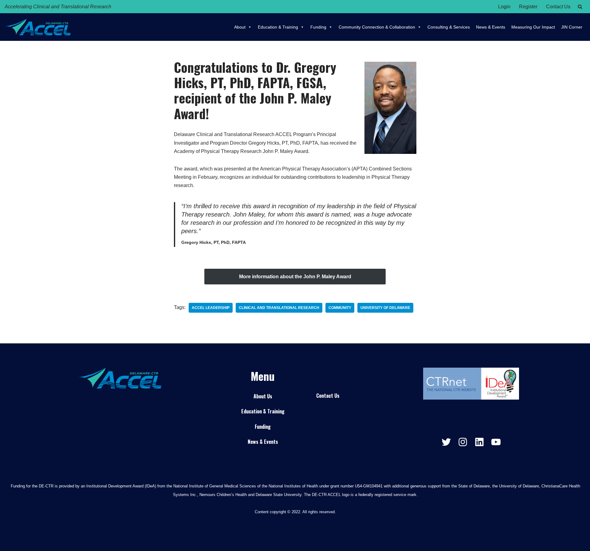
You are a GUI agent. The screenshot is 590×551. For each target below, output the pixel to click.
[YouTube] (496, 441)
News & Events (490, 27)
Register (528, 6)
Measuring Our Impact (533, 27)
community (339, 308)
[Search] (580, 6)
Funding (318, 27)
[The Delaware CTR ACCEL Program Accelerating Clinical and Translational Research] (38, 27)
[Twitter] (446, 441)
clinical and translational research (279, 308)
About (240, 27)
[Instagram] (462, 441)
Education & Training (278, 27)
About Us (263, 396)
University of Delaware (385, 308)
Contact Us (558, 6)
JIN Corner (571, 27)
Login (504, 6)
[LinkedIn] (479, 441)
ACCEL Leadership (211, 308)
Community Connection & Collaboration (377, 27)
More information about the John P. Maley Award (295, 276)
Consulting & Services (448, 27)
